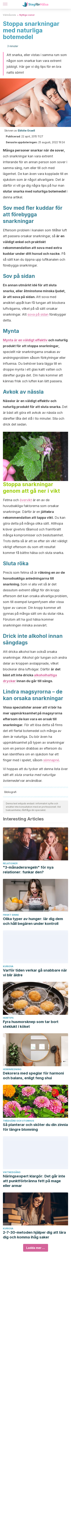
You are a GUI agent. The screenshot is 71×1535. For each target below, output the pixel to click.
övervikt (26, 500)
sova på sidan (37, 314)
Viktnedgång (12, 1172)
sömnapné (51, 760)
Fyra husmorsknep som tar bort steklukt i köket (30, 1024)
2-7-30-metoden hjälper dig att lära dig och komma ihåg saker (34, 1234)
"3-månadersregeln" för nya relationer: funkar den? (28, 869)
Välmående (9, 15)
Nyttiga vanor (27, 15)
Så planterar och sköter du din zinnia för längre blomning (35, 1127)
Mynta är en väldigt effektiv (25, 340)
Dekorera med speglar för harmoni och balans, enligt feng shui (33, 1075)
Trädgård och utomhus (18, 1120)
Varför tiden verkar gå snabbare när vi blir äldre (35, 972)
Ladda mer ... (35, 1248)
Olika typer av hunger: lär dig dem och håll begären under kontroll (33, 921)
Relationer (10, 863)
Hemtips (8, 1017)
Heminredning (12, 1069)
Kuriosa (8, 966)
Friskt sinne (11, 914)
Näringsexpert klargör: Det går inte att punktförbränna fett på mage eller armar (34, 1181)
